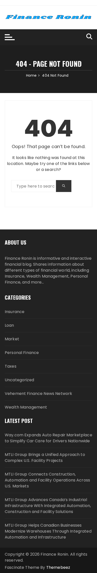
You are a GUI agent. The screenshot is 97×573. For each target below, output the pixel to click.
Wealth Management (26, 407)
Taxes (10, 366)
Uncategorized (19, 380)
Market (12, 339)
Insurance (14, 312)
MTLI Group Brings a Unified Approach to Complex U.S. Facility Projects (45, 457)
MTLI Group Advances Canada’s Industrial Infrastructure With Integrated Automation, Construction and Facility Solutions (48, 505)
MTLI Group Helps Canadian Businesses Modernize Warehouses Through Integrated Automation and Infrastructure (48, 531)
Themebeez (58, 567)
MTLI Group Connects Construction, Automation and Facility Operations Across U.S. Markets (47, 480)
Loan (9, 325)
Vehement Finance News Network (38, 393)
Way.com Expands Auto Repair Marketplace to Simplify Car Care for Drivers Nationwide (48, 438)
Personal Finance (22, 352)
